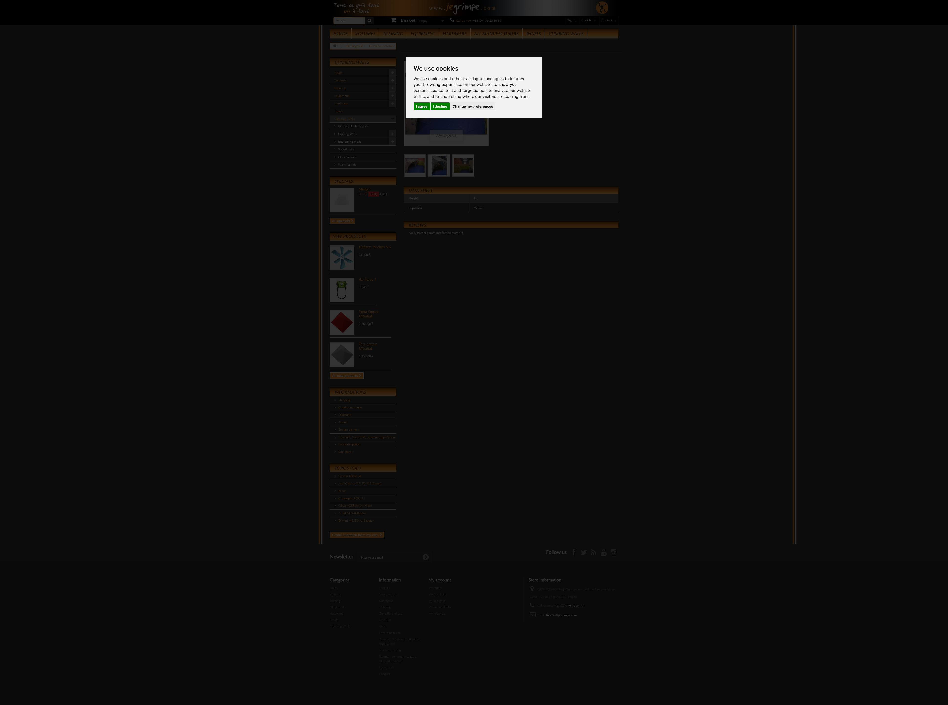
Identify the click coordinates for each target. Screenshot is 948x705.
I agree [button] (421, 106)
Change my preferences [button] (473, 106)
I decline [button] (440, 106)
